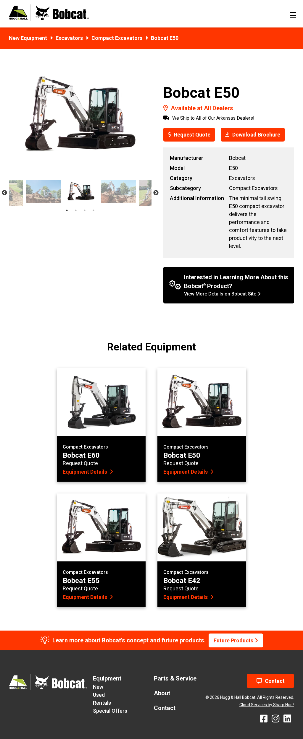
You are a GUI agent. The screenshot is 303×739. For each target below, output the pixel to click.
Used (99, 695)
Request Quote (192, 134)
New (98, 687)
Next (156, 193)
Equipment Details (85, 472)
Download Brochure (256, 134)
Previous (4, 193)
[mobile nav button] (293, 15)
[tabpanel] (81, 191)
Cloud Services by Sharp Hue (266, 704)
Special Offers (110, 711)
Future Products (233, 640)
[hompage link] (49, 19)
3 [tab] (85, 210)
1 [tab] (67, 210)
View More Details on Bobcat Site (220, 294)
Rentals (102, 703)
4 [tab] (93, 210)
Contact (275, 681)
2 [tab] (76, 210)
